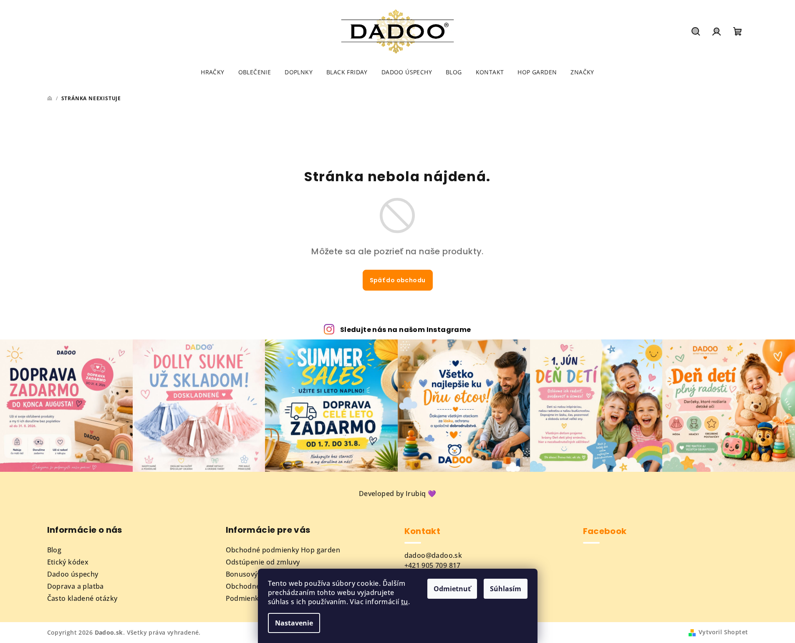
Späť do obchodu (398, 280)
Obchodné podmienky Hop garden (283, 549)
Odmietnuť (452, 588)
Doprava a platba (75, 586)
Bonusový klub (250, 574)
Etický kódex (68, 562)
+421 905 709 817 (432, 565)
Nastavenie (294, 623)
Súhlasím (505, 588)
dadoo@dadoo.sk (433, 555)
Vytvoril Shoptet (723, 632)
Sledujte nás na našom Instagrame (405, 329)
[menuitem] (212, 72)
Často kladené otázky (82, 598)
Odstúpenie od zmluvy (263, 562)
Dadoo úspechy (72, 574)
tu (404, 601)
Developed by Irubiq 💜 (397, 493)
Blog (54, 549)
